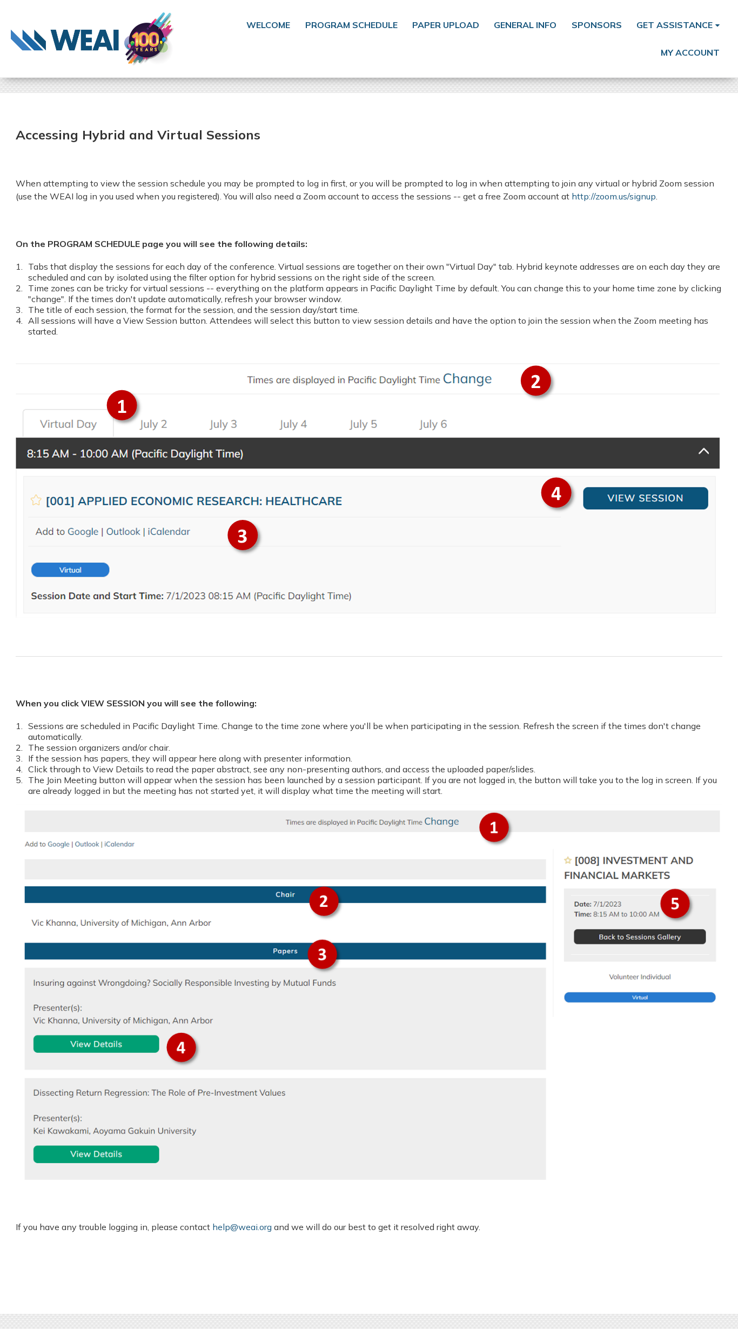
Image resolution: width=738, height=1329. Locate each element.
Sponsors (597, 24)
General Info (525, 24)
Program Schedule (351, 24)
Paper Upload (445, 24)
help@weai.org (242, 1226)
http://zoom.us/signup (614, 196)
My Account (690, 52)
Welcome (268, 24)
